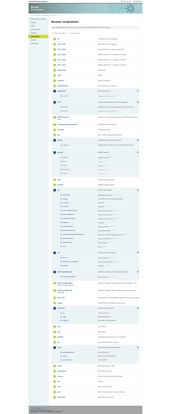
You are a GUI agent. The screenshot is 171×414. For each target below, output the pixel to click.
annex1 (65, 257)
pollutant (65, 265)
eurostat (60, 130)
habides (60, 185)
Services (33, 40)
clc (64, 313)
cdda (59, 75)
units (64, 246)
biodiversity (61, 70)
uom (59, 387)
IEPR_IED (61, 298)
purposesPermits (68, 226)
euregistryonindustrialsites (67, 124)
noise (59, 366)
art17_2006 (61, 54)
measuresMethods (68, 214)
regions (65, 356)
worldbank (61, 397)
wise (59, 392)
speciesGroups (67, 360)
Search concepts (74, 33)
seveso (60, 376)
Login (124, 1)
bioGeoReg (66, 195)
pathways (66, 222)
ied (58, 253)
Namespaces (35, 43)
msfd (59, 347)
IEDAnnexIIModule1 (64, 272)
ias (58, 190)
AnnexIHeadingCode (69, 276)
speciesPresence (68, 238)
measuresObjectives (69, 218)
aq (58, 39)
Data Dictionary (46, 15)
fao (58, 135)
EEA (39, 1)
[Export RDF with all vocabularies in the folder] (137, 91)
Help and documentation (38, 19)
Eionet (38, 15)
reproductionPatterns (69, 230)
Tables (33, 26)
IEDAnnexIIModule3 (64, 283)
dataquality (61, 91)
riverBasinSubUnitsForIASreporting (74, 234)
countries (66, 145)
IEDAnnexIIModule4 (64, 290)
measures (66, 206)
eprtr (59, 102)
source (65, 165)
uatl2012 (65, 320)
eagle (64, 317)
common (60, 80)
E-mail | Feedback (36, 408)
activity (65, 107)
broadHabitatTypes (68, 352)
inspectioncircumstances (70, 261)
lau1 (59, 326)
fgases (59, 140)
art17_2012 (61, 60)
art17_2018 (61, 65)
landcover (61, 308)
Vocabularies (35, 36)
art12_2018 (61, 49)
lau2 (59, 332)
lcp (58, 342)
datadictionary (62, 86)
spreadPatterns (67, 242)
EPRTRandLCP (63, 117)
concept (65, 157)
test (58, 381)
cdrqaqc (65, 199)
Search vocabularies (60, 33)
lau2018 (60, 337)
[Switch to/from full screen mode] (130, 1)
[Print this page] (128, 1)
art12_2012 (61, 44)
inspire (60, 303)
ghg (58, 179)
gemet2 (60, 152)
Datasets (33, 22)
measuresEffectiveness (70, 210)
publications (62, 371)
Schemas (34, 33)
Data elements (35, 29)
